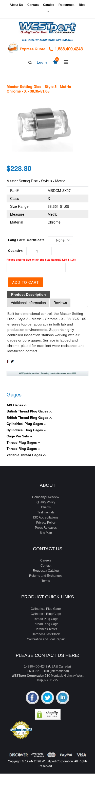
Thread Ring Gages (22, 448)
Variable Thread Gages (25, 454)
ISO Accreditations (45, 517)
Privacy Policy (45, 522)
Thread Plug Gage (46, 619)
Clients (46, 507)
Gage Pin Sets (18, 436)
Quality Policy (45, 502)
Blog (82, 5)
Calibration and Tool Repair (46, 639)
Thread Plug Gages (22, 442)
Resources (66, 5)
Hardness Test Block (46, 634)
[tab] (28, 295)
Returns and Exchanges (45, 576)
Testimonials (45, 512)
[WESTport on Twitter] (47, 698)
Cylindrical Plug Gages (25, 423)
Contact (33, 5)
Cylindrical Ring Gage (46, 614)
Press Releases (46, 527)
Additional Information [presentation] (28, 303)
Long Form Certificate (26, 240)
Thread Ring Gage (46, 624)
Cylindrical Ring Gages (25, 429)
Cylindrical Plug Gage (46, 609)
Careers (45, 560)
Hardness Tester (45, 629)
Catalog (48, 5)
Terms (46, 581)
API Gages (15, 405)
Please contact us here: (47, 655)
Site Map (46, 533)
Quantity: (16, 251)
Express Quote (32, 48)
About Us (16, 5)
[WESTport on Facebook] (32, 698)
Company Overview (45, 497)
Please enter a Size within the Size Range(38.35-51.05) (41, 259)
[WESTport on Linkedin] (62, 698)
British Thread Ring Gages (28, 417)
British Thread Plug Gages (28, 411)
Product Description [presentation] (28, 294)
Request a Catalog (46, 570)
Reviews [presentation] (60, 303)
